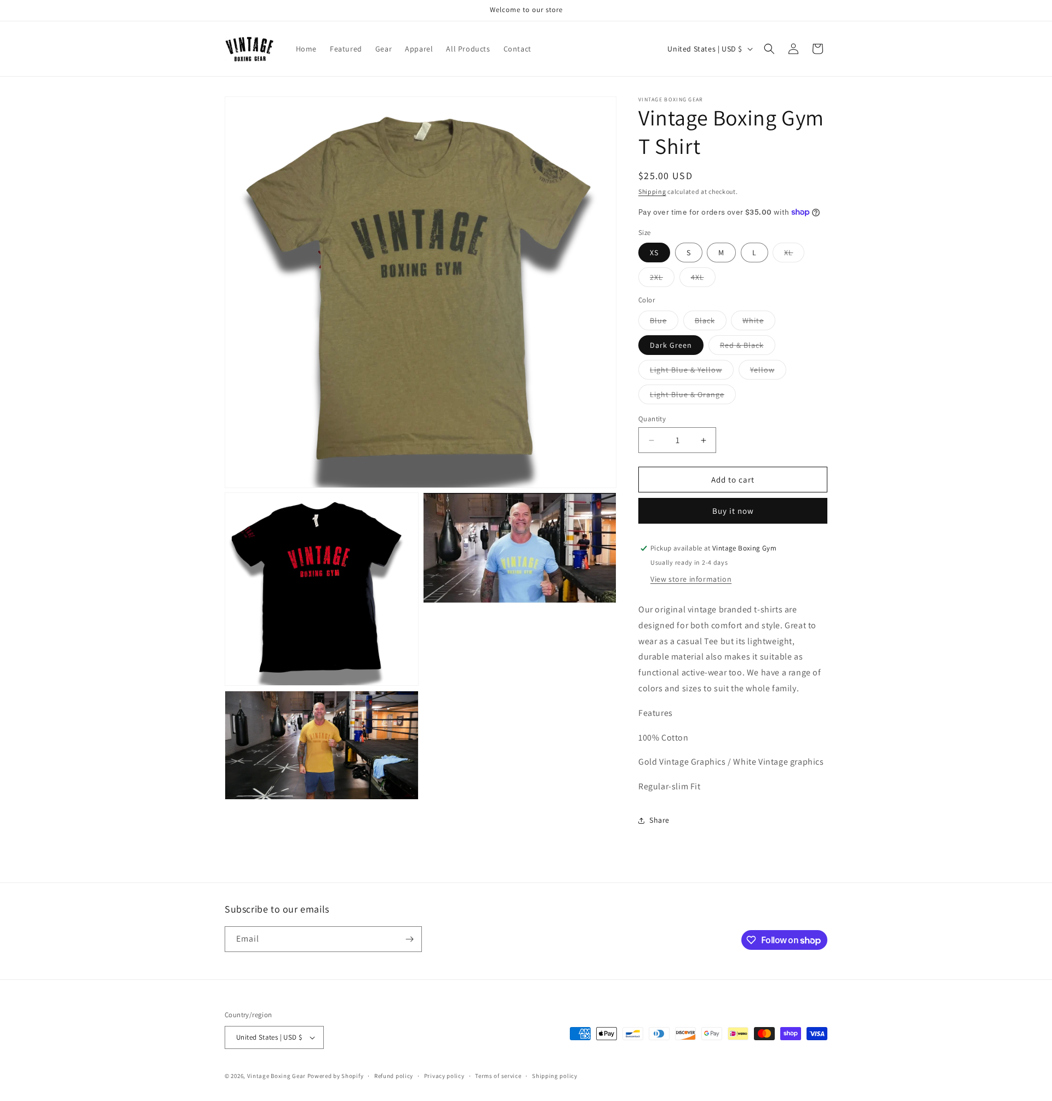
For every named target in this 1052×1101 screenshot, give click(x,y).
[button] (769, 49)
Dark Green (671, 345)
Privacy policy (444, 1076)
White (758, 322)
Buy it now (733, 511)
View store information (690, 579)
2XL (662, 279)
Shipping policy (555, 1076)
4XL (703, 279)
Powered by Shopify (335, 1076)
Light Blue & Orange (693, 396)
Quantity (652, 418)
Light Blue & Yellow (692, 372)
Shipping (652, 191)
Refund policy (393, 1076)
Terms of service (498, 1076)
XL (794, 254)
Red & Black (747, 347)
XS (654, 252)
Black (711, 322)
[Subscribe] (409, 939)
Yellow (768, 372)
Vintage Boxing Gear (276, 1076)
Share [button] (659, 820)
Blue (664, 322)
